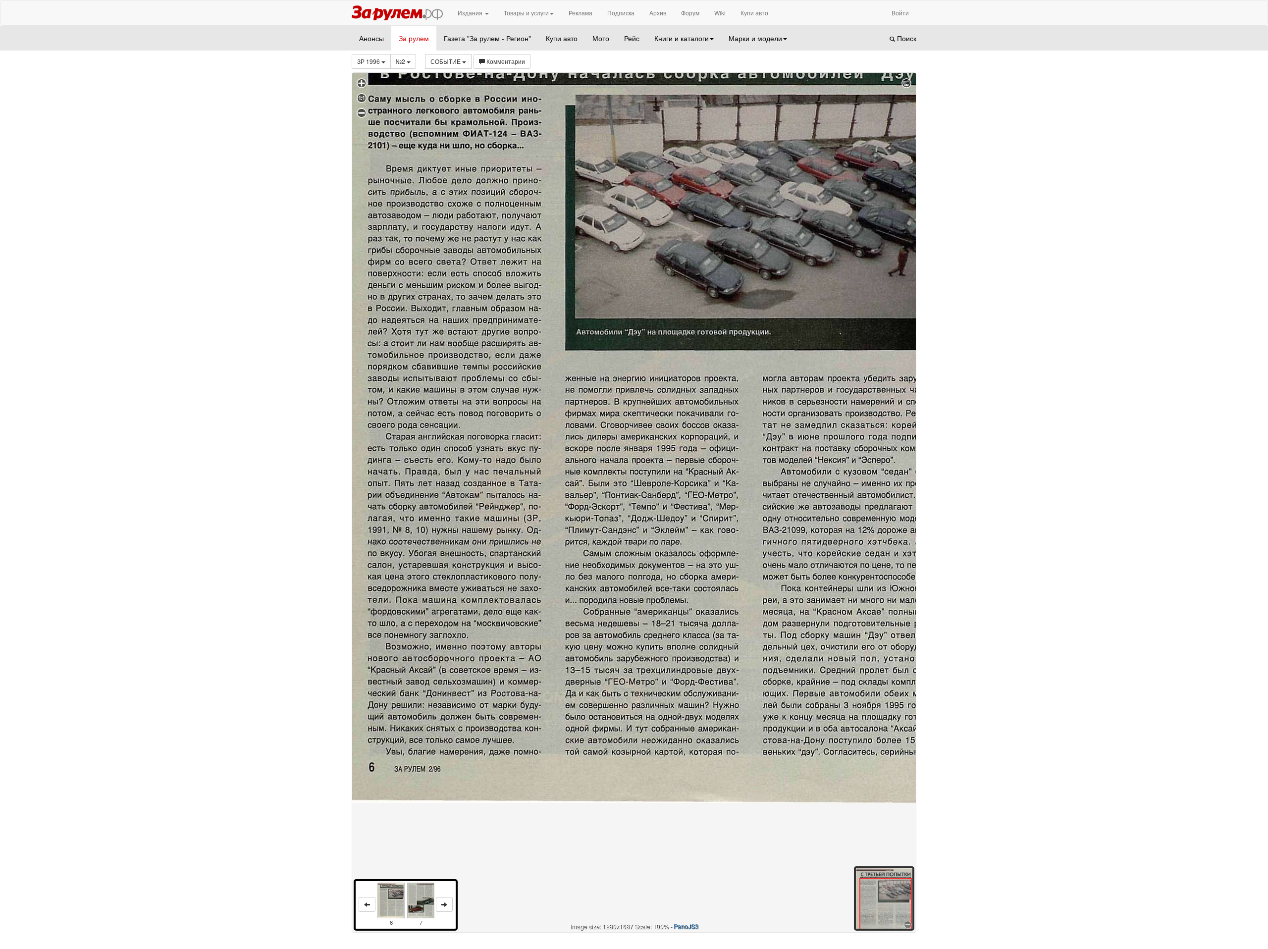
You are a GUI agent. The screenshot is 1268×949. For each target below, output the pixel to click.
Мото (600, 38)
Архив (657, 12)
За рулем (414, 38)
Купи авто (754, 12)
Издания (471, 12)
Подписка (620, 12)
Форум (690, 12)
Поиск (905, 38)
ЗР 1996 (369, 61)
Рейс (631, 38)
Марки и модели (755, 38)
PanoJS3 (686, 926)
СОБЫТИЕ (446, 61)
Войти (900, 12)
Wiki (720, 12)
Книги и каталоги (681, 38)
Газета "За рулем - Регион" (487, 38)
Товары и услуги (526, 12)
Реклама (580, 12)
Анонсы (371, 38)
